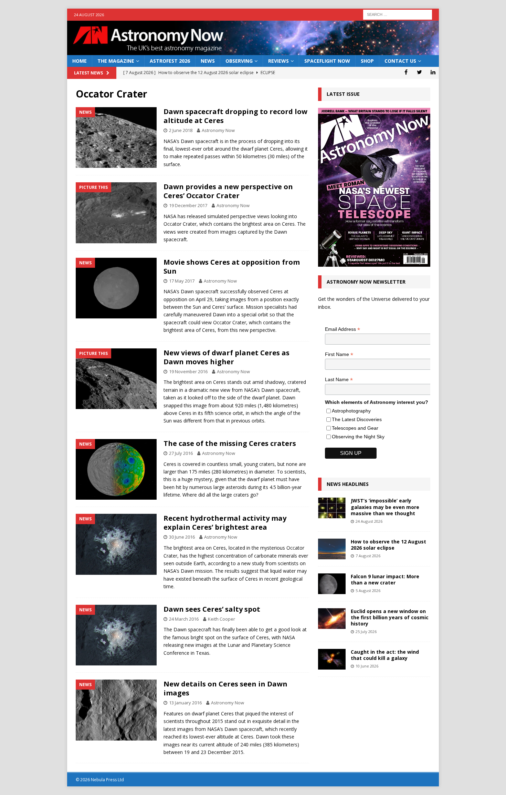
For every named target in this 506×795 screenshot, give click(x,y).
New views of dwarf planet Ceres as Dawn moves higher (226, 357)
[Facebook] (406, 72)
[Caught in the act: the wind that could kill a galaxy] (332, 659)
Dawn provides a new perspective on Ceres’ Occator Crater (228, 191)
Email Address (342, 329)
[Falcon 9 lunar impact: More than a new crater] (332, 583)
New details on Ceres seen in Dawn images (225, 688)
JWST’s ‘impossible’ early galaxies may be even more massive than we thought (385, 506)
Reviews (278, 61)
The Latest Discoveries (357, 419)
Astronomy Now (218, 130)
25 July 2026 (366, 631)
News (208, 61)
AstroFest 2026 (170, 61)
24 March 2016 (184, 619)
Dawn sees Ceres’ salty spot (212, 609)
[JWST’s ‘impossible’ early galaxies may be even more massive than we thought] (332, 508)
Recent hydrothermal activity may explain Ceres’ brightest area (225, 522)
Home (79, 61)
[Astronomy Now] (253, 51)
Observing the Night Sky (358, 436)
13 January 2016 (185, 703)
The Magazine (115, 61)
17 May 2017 (181, 281)
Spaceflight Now (327, 61)
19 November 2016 (188, 371)
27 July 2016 (181, 453)
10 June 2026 (367, 666)
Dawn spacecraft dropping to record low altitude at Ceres (235, 116)
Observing (239, 61)
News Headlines (348, 484)
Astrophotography (351, 411)
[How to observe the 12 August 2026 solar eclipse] (332, 549)
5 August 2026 (368, 590)
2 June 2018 (180, 130)
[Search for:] (397, 14)
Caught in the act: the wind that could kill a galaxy (385, 655)
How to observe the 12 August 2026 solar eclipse (388, 544)
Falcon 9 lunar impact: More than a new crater (385, 579)
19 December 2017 (188, 205)
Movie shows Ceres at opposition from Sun (232, 266)
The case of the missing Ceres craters (230, 443)
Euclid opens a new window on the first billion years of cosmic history (390, 617)
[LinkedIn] (433, 72)
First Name (339, 354)
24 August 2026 (369, 521)
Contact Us (400, 61)
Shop (367, 61)
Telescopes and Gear (355, 428)
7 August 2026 (368, 555)
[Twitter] (419, 72)
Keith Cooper (221, 619)
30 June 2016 (182, 537)
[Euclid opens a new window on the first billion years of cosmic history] (332, 618)
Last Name (339, 379)
